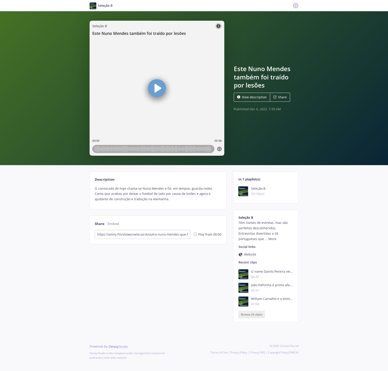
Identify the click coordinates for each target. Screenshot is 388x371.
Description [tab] (105, 179)
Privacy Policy (238, 352)
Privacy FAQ (257, 352)
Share (282, 97)
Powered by (99, 346)
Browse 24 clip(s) (251, 314)
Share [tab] (99, 223)
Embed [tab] (113, 223)
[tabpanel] (158, 194)
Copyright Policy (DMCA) (283, 352)
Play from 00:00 (209, 234)
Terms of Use (219, 352)
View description (254, 97)
